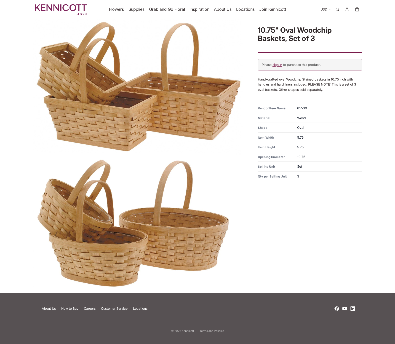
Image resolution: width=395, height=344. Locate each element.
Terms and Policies (212, 331)
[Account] (347, 9)
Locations (140, 308)
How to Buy (70, 308)
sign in (277, 65)
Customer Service (114, 308)
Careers (90, 308)
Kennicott (188, 331)
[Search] (337, 9)
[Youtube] (344, 308)
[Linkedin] (352, 308)
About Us (49, 308)
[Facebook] (336, 308)
